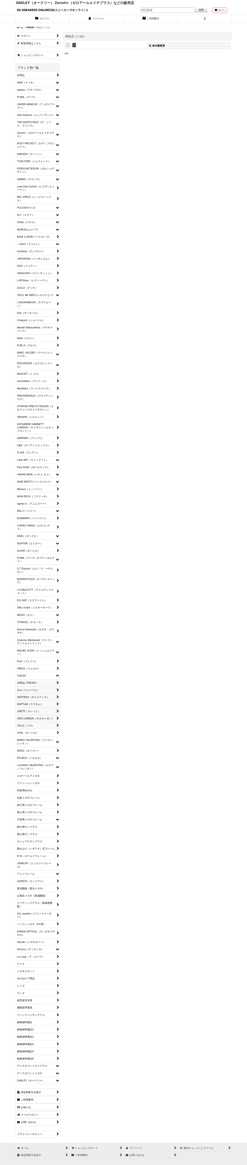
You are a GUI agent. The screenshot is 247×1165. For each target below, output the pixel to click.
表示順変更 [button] (158, 45)
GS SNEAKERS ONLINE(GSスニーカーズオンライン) (52, 10)
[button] (205, 19)
